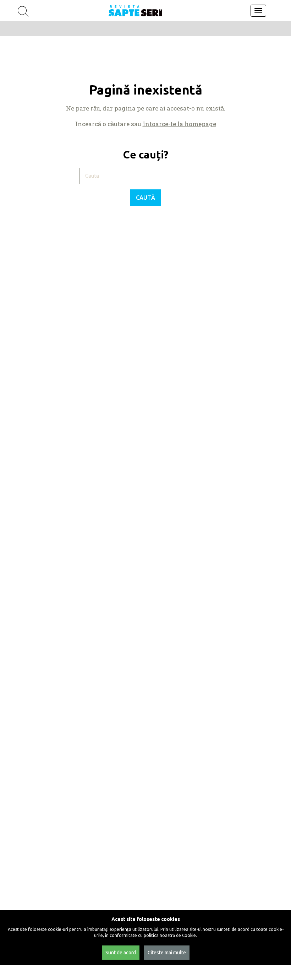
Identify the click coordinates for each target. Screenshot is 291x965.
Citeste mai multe (167, 952)
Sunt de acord (120, 952)
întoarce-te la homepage (179, 124)
